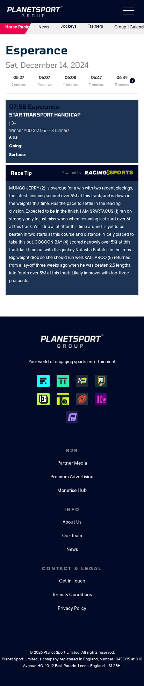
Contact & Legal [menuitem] (72, 568)
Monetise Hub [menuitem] (72, 490)
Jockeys (68, 26)
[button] (132, 81)
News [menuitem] (72, 549)
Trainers (95, 26)
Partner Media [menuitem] (72, 463)
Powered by (71, 173)
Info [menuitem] (72, 509)
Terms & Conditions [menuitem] (72, 594)
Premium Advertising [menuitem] (72, 476)
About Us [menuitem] (72, 522)
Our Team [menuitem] (72, 535)
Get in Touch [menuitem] (72, 581)
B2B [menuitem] (72, 450)
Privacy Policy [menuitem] (72, 608)
